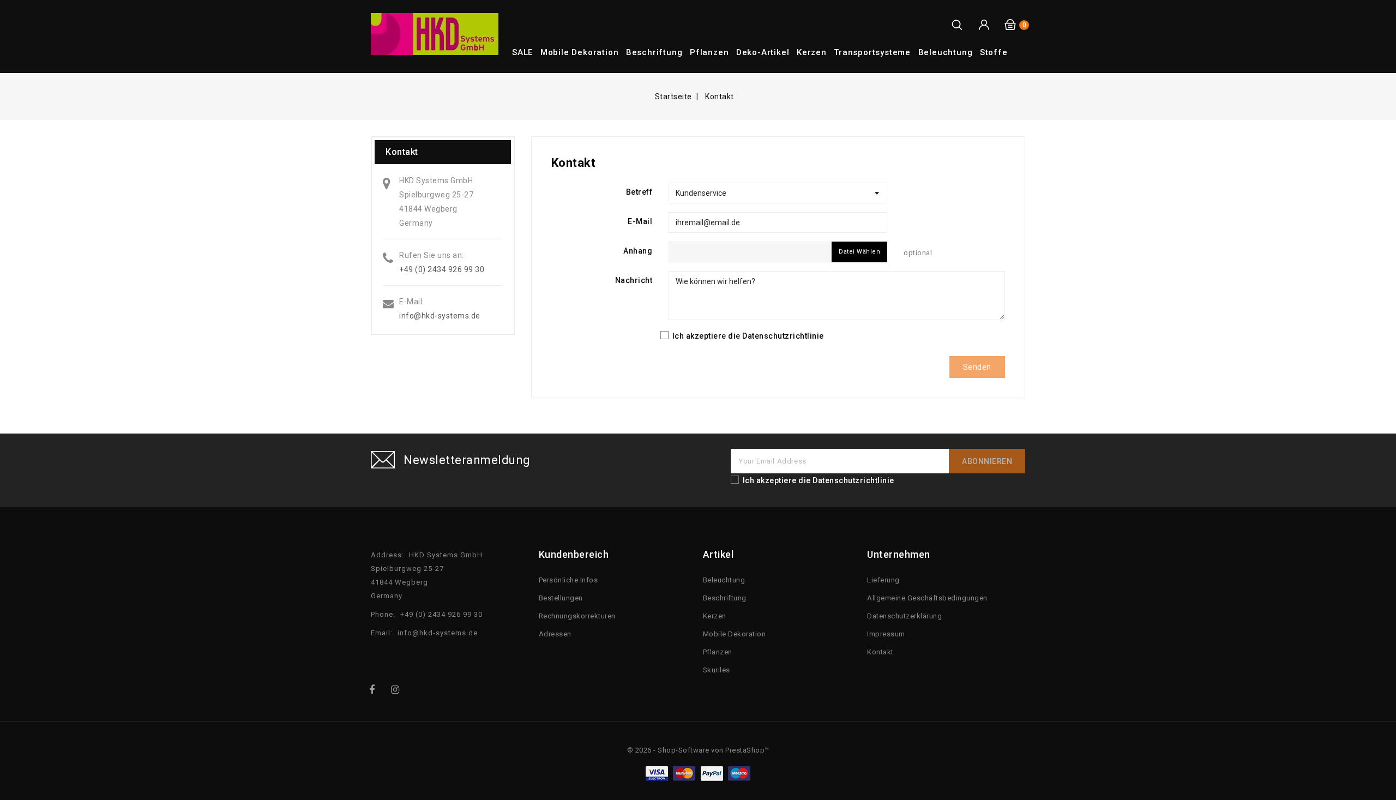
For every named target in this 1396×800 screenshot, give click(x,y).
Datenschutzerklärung (904, 616)
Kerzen (812, 52)
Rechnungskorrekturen (577, 616)
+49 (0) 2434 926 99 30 (441, 269)
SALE (522, 52)
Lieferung (883, 580)
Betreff (639, 192)
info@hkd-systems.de (439, 315)
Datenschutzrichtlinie (783, 336)
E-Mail (640, 221)
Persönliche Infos (568, 580)
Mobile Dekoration (579, 52)
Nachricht (634, 280)
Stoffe (994, 52)
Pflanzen (709, 52)
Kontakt (880, 652)
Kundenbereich (574, 554)
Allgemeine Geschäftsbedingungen (927, 598)
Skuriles (716, 670)
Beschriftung (654, 52)
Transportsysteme (872, 52)
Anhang (637, 250)
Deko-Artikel (763, 52)
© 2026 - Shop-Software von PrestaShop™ (698, 750)
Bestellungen (561, 598)
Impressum (886, 634)
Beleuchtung (945, 52)
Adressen (555, 634)
